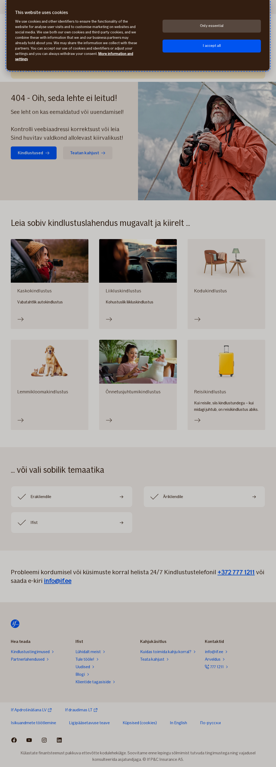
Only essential (211, 25)
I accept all (212, 45)
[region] (138, 35)
